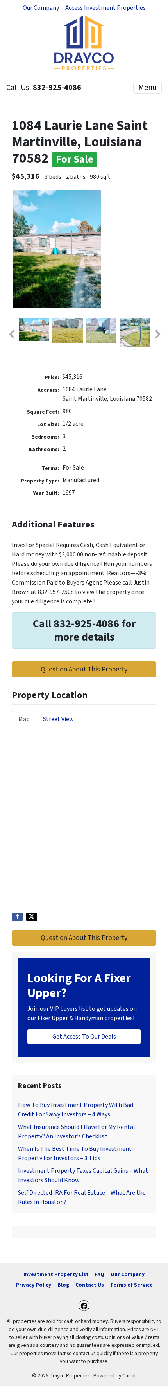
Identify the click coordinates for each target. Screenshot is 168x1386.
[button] (11, 334)
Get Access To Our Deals (84, 1036)
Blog (63, 1285)
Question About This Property (84, 669)
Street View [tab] (58, 719)
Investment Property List (56, 1274)
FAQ (99, 1274)
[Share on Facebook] (17, 917)
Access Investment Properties (105, 8)
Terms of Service (131, 1285)
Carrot (129, 1375)
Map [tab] (24, 719)
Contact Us (89, 1285)
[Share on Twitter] (31, 917)
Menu (147, 87)
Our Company (41, 8)
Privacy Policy (33, 1285)
